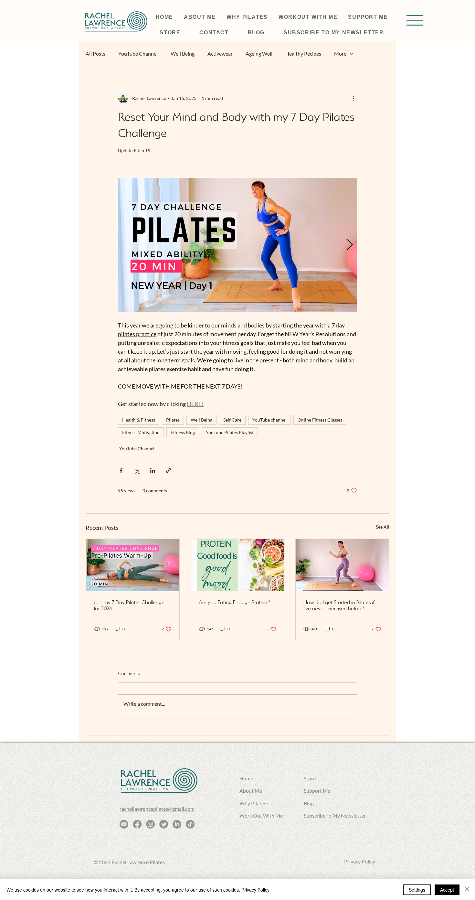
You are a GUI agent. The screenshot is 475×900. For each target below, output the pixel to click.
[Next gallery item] (349, 245)
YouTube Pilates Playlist (230, 432)
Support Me (317, 791)
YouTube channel (269, 420)
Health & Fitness (138, 420)
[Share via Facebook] (121, 470)
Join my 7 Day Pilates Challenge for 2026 (129, 605)
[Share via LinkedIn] (153, 470)
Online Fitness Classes (320, 420)
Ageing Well (259, 53)
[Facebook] (137, 824)
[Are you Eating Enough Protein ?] (237, 565)
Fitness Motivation (141, 432)
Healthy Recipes (303, 53)
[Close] (467, 889)
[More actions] (353, 98)
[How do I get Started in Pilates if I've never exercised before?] (342, 565)
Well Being (183, 53)
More (340, 53)
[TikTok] (190, 824)
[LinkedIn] (177, 824)
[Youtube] (124, 824)
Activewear (220, 53)
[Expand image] (348, 186)
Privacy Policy (359, 861)
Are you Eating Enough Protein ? (234, 602)
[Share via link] (168, 470)
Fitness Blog (183, 432)
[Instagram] (150, 824)
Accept (447, 889)
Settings (417, 889)
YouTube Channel (138, 53)
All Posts (95, 53)
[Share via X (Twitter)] (137, 470)
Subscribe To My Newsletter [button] (335, 815)
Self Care (232, 420)
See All (382, 527)
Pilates (173, 420)
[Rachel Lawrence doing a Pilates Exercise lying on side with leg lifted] (132, 565)
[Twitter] (163, 824)
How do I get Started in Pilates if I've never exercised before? (339, 605)
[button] (414, 20)
